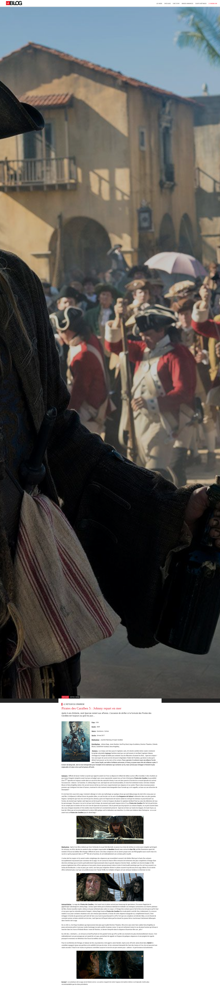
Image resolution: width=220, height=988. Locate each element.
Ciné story (176, 3)
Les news (159, 3)
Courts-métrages (201, 3)
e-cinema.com (213, 3)
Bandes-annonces (187, 3)
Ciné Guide (167, 3)
